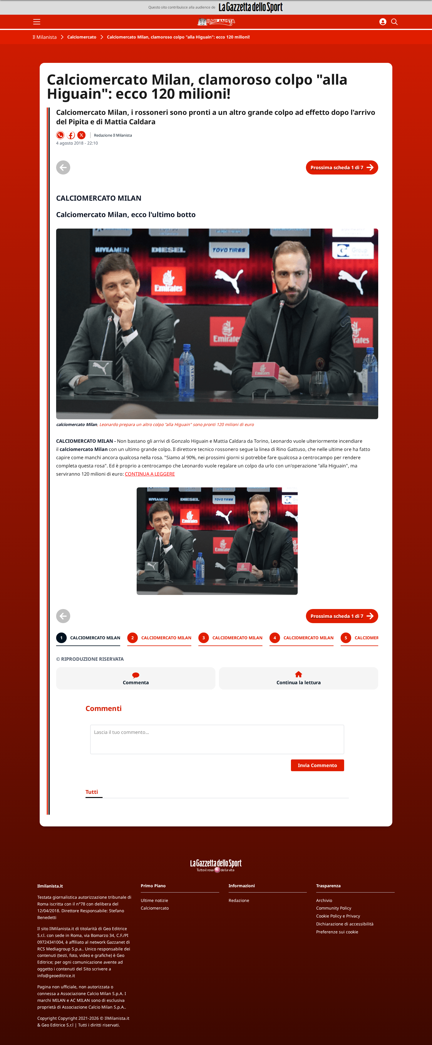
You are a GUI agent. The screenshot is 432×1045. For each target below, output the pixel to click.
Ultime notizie (154, 900)
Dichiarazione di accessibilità (345, 924)
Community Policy (333, 908)
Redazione (239, 900)
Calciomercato (81, 37)
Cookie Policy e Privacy (338, 916)
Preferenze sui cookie (337, 932)
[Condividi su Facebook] (71, 135)
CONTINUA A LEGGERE (150, 474)
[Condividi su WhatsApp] (60, 135)
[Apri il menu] (37, 22)
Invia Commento (317, 765)
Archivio (324, 900)
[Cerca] (395, 22)
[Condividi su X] (81, 135)
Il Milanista (45, 37)
